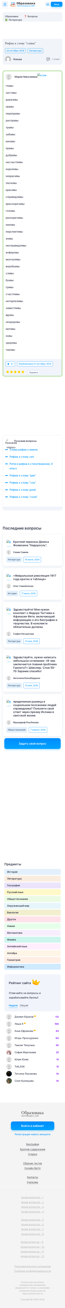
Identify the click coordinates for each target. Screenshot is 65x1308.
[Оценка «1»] (7, 372)
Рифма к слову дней (23, 489)
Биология (12, 912)
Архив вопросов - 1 (32, 1197)
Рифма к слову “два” (23, 475)
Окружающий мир (18, 905)
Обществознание (17, 729)
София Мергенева (25, 1052)
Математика (14, 932)
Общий (24, 1005)
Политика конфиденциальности (32, 1270)
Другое (11, 919)
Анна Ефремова (24, 1030)
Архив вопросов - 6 (32, 1224)
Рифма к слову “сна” (23, 482)
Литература (35, 50)
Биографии (32, 1144)
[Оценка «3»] (15, 372)
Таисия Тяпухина (25, 1045)
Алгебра (12, 953)
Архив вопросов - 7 (32, 1229)
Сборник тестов (32, 1163)
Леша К (19, 1023)
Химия (11, 926)
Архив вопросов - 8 (32, 1233)
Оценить (33, 372)
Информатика (15, 966)
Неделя (13, 1005)
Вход (56, 4)
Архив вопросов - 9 (32, 1241)
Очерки (32, 1154)
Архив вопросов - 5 (32, 1219)
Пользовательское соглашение (32, 1266)
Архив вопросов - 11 (32, 1251)
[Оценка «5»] (22, 372)
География (13, 885)
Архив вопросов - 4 (32, 1211)
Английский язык (17, 946)
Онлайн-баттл (32, 1168)
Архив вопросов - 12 (32, 1256)
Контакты (32, 1177)
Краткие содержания (32, 1149)
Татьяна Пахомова (26, 1073)
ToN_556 (20, 1066)
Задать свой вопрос (32, 743)
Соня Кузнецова (24, 1080)
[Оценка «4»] (19, 372)
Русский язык (15, 892)
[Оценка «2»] (11, 372)
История (12, 593)
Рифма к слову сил (22, 456)
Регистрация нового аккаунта (32, 1134)
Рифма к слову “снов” (23, 496)
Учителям (32, 1182)
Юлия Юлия (21, 1059)
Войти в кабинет (32, 1126)
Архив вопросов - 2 (32, 1202)
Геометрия (13, 959)
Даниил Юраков (24, 1016)
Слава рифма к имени (24, 449)
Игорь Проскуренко (26, 1038)
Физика (11, 939)
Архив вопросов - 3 (32, 1206)
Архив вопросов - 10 (32, 1246)
